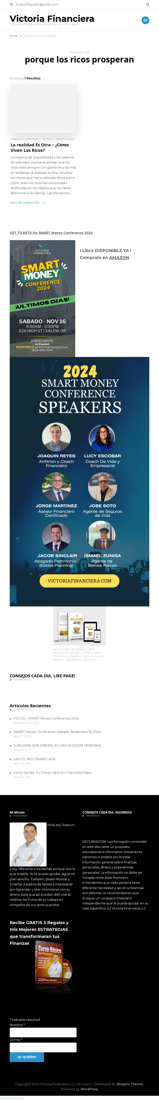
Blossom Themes (130, 1084)
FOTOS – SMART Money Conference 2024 (46, 718)
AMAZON (119, 257)
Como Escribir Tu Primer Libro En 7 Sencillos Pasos (53, 773)
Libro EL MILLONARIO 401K (35, 759)
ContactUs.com (12, 1098)
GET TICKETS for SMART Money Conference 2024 (51, 233)
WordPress (89, 1089)
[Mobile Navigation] (145, 20)
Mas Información (25, 202)
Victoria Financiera (52, 18)
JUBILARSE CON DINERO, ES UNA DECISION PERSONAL (58, 745)
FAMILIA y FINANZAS (25, 139)
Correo (16, 1040)
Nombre (17, 1025)
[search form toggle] (147, 4)
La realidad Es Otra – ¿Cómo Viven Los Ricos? (40, 147)
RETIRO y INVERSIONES (58, 139)
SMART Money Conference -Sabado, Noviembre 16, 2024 (57, 732)
